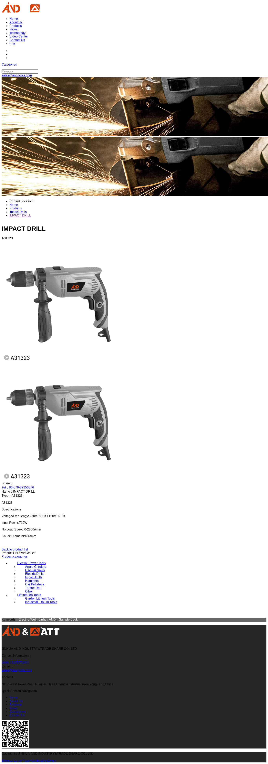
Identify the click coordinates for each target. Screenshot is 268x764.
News (13, 29)
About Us (15, 22)
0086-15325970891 (15, 662)
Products (15, 25)
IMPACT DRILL (20, 215)
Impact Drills (18, 212)
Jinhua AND (47, 619)
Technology (17, 33)
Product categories (15, 556)
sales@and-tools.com (17, 670)
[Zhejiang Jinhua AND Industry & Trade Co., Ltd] (30, 635)
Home (13, 18)
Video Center (18, 36)
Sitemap (7, 760)
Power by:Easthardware (39, 760)
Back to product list (15, 549)
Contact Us (17, 40)
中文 (12, 43)
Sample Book (68, 619)
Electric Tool (27, 619)
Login (18, 760)
